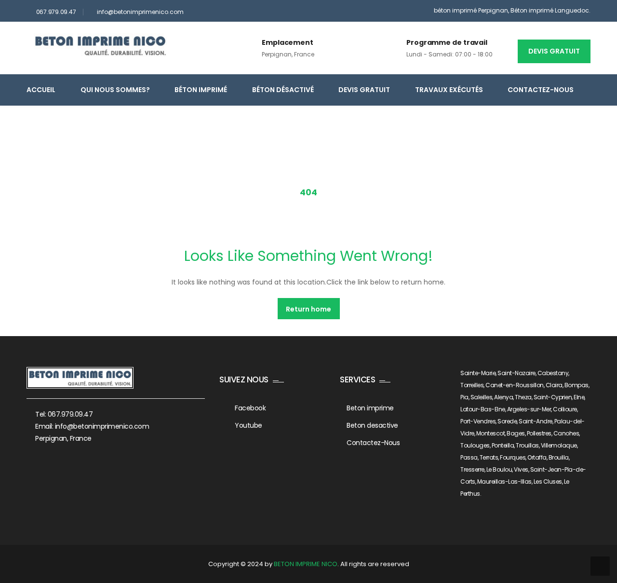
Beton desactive (372, 425)
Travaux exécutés (449, 90)
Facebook (250, 408)
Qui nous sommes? (115, 90)
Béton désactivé (283, 90)
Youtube (248, 425)
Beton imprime (370, 408)
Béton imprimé (200, 90)
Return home (308, 309)
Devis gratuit (554, 51)
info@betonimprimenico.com (140, 12)
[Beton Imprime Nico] (100, 45)
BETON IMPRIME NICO (305, 564)
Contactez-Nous (541, 90)
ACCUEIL (41, 90)
